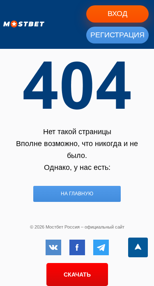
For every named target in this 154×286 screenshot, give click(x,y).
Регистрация (117, 35)
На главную (77, 194)
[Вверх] (138, 247)
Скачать (77, 274)
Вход (117, 13)
